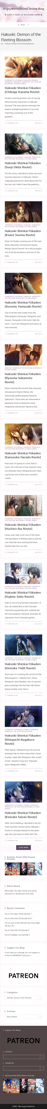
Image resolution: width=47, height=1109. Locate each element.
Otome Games (20, 84)
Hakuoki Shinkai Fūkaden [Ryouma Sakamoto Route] (23, 378)
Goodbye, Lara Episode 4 (20, 935)
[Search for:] (27, 25)
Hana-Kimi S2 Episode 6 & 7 (21, 918)
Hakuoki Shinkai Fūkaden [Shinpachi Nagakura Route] (23, 739)
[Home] (2, 44)
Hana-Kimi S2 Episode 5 (19, 930)
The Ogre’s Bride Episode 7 (20, 914)
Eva (6, 914)
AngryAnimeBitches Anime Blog (23, 8)
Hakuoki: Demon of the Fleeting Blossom (19, 44)
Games (26, 729)
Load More (24, 847)
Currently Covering (13, 80)
